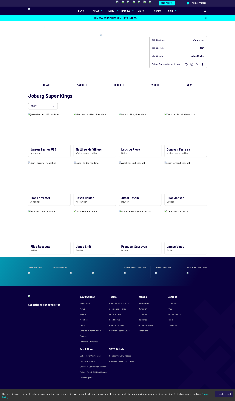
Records (83, 336)
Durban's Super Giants (119, 303)
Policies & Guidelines (89, 342)
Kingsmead (143, 314)
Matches (84, 320)
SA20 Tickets (167, 3)
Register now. (130, 17)
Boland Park (143, 303)
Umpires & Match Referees (91, 331)
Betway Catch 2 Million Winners (93, 372)
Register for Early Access (120, 356)
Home (30, 27)
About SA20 (85, 303)
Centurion (142, 309)
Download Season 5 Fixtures (121, 361)
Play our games (86, 378)
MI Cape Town (115, 314)
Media (170, 320)
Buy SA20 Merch (87, 361)
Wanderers (143, 331)
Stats (82, 325)
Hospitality (172, 325)
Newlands (142, 320)
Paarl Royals (114, 320)
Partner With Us (174, 314)
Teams (39, 27)
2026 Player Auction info (90, 356)
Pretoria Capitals (116, 325)
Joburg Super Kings (117, 309)
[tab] (45, 85)
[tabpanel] (117, 172)
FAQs (170, 309)
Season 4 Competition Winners (93, 367)
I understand (224, 394)
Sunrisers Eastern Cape (119, 331)
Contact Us (172, 303)
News (82, 309)
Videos (83, 314)
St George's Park (145, 325)
